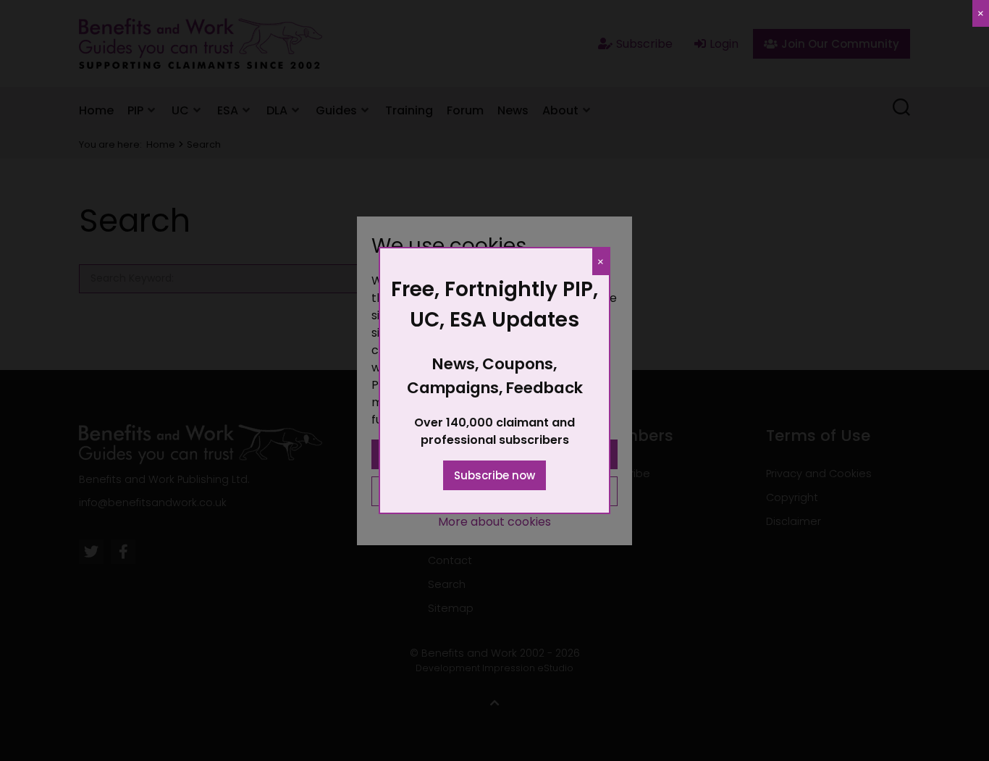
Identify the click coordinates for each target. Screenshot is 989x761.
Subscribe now (494, 475)
